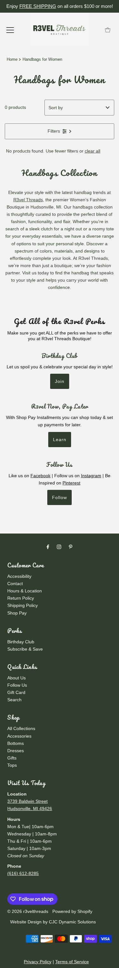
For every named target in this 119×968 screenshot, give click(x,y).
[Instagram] (59, 546)
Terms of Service (72, 961)
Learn (59, 439)
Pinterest (71, 482)
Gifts (12, 757)
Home (12, 59)
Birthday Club (20, 641)
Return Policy (20, 598)
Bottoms (15, 743)
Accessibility (19, 576)
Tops (12, 765)
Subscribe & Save (25, 649)
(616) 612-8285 (23, 873)
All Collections (21, 728)
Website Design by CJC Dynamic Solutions (52, 921)
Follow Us (17, 685)
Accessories (19, 736)
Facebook (40, 475)
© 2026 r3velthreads (27, 911)
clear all (92, 150)
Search (14, 699)
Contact (15, 583)
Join (59, 381)
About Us (16, 677)
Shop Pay (17, 612)
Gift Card (16, 692)
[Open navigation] (10, 29)
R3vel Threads (28, 199)
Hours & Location (24, 590)
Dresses (15, 750)
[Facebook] (48, 546)
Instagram (91, 475)
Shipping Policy (22, 605)
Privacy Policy (37, 961)
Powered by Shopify (72, 911)
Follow (59, 497)
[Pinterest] (70, 546)
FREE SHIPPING (37, 6)
